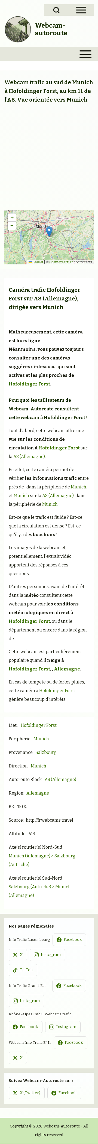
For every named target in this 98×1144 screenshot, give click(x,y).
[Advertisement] (49, 159)
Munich (52, 307)
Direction (18, 766)
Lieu (13, 725)
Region (16, 793)
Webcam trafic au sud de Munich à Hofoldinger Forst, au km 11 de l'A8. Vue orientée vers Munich (48, 91)
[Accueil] (18, 29)
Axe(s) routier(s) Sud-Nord (35, 878)
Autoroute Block (25, 779)
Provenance (21, 752)
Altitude (17, 833)
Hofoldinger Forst (29, 384)
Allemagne (67, 669)
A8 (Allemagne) (55, 298)
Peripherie (19, 738)
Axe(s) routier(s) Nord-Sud (35, 847)
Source (16, 820)
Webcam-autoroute (51, 29)
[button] (49, 231)
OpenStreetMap (61, 262)
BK (11, 806)
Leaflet (37, 262)
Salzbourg (46, 752)
